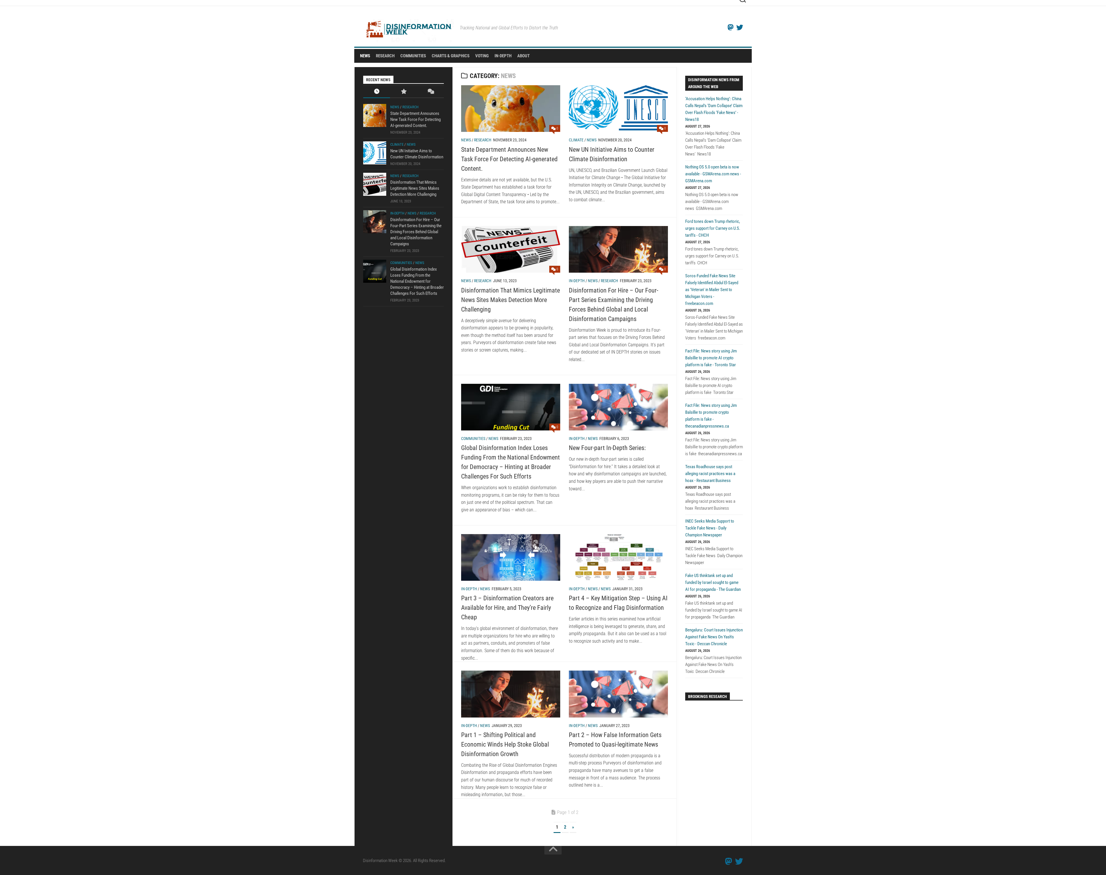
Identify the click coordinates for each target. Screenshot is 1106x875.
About (523, 55)
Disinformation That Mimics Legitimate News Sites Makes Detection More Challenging (510, 300)
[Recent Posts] (376, 92)
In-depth (577, 280)
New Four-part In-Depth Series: (607, 447)
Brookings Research (707, 696)
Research (385, 55)
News (365, 55)
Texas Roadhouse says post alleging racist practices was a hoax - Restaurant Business (710, 473)
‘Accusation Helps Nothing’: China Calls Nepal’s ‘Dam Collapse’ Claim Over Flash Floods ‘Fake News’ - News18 (714, 109)
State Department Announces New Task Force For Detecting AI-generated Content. (509, 159)
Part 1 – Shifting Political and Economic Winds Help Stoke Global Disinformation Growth (505, 744)
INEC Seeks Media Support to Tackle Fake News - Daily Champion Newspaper (709, 528)
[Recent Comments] (430, 92)
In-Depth (503, 55)
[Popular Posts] (403, 92)
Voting (482, 55)
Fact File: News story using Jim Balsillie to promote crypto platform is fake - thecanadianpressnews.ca (711, 416)
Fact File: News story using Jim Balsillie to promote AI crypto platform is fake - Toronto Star (711, 357)
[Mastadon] (730, 27)
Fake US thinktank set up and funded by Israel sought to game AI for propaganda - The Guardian (713, 582)
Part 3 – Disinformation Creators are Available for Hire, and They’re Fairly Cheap (507, 608)
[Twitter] (739, 27)
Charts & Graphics (450, 55)
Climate (576, 140)
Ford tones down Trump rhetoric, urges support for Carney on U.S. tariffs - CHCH (712, 228)
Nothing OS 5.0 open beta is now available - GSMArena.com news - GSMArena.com (713, 173)
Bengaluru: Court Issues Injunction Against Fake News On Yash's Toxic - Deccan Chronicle (714, 636)
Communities (413, 55)
